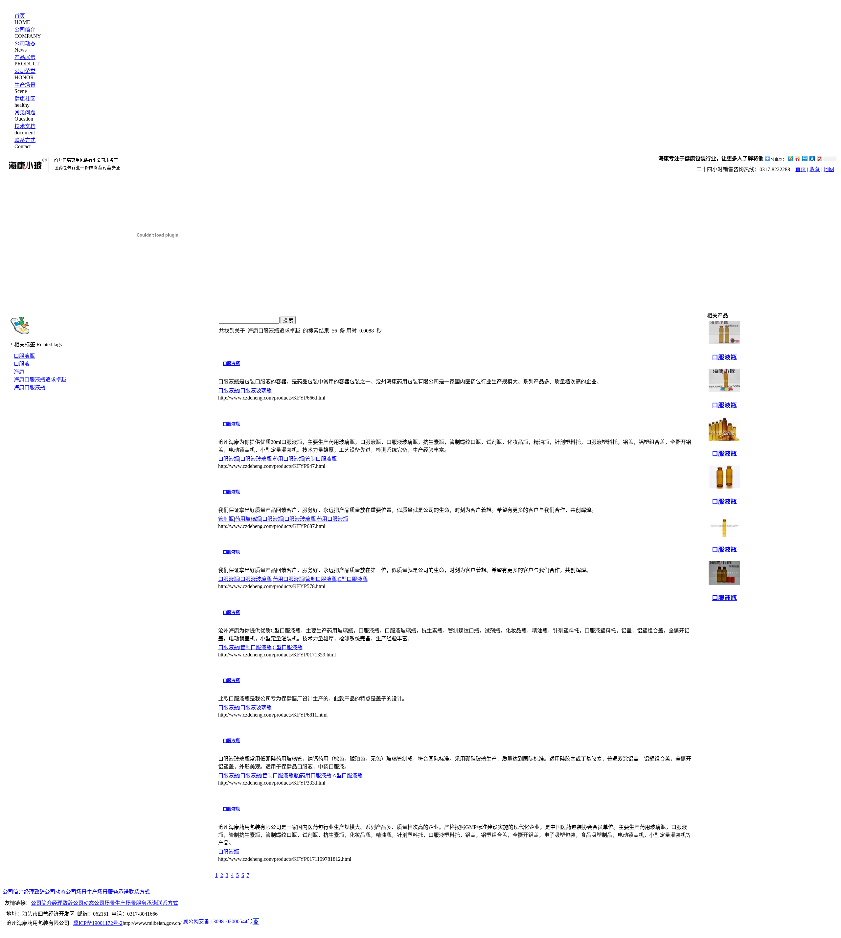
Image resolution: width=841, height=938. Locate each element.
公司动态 (24, 43)
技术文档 (24, 126)
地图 (829, 169)
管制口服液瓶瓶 (280, 775)
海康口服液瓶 (29, 387)
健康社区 (24, 99)
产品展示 (24, 57)
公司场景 (76, 892)
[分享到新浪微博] (797, 158)
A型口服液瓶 (347, 775)
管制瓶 (226, 519)
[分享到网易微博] (819, 158)
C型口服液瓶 (353, 579)
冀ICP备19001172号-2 (98, 923)
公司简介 (24, 30)
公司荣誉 (24, 71)
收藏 (814, 169)
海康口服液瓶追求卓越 (40, 379)
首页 (19, 16)
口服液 (22, 364)
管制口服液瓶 (321, 459)
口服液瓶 (24, 356)
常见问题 (24, 112)
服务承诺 (118, 892)
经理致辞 (34, 892)
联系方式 (24, 140)
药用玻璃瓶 (248, 519)
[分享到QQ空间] (790, 158)
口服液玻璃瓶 (256, 390)
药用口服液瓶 (288, 459)
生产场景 (24, 85)
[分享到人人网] (811, 158)
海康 (19, 372)
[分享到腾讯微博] (804, 158)
